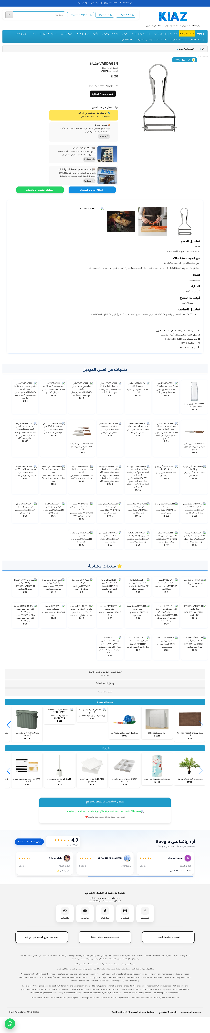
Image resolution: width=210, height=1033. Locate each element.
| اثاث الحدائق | (160, 39)
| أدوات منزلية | (91, 33)
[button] (105, 673)
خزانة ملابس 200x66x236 (157, 733)
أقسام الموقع (104, 15)
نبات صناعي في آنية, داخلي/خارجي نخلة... (189, 779)
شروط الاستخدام (168, 1012)
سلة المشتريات (125, 15)
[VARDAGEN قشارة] (159, 98)
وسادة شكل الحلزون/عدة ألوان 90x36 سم (124, 733)
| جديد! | (200, 33)
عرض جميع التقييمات (29, 841)
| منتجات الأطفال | (196, 39)
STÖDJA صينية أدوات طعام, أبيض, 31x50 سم (124, 780)
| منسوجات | (35, 33)
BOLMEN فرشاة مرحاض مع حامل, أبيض (59, 780)
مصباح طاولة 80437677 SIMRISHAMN (59, 716)
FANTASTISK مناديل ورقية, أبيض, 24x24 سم (92, 780)
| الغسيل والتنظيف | (143, 39)
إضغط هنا (103, 136)
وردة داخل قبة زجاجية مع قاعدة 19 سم (92, 715)
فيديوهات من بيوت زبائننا (105, 937)
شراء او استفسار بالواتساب (39, 189)
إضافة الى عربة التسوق (91, 189)
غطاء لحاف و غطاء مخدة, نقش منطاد (157, 779)
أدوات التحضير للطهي (164, 330)
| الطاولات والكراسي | (109, 33)
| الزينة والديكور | (66, 33)
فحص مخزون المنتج (102, 93)
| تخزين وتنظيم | (159, 33)
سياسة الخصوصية (191, 1012)
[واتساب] (10, 1023)
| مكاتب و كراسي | (128, 33)
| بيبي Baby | (22, 33)
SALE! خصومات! (187, 33)
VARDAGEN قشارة (187, 48)
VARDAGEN (106, 71)
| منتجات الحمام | (50, 33)
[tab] (105, 674)
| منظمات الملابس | (177, 39)
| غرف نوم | (173, 33)
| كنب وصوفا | (144, 33)
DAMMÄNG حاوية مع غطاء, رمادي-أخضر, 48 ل (26, 734)
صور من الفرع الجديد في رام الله (41, 937)
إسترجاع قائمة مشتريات (80, 15)
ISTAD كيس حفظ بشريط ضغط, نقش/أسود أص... (26, 780)
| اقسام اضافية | (126, 39)
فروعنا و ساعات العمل (168, 937)
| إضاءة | (79, 33)
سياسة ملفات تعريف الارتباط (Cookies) (133, 1012)
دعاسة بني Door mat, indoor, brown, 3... (190, 734)
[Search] (9, 14)
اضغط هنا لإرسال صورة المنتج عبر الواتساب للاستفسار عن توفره (98, 812)
